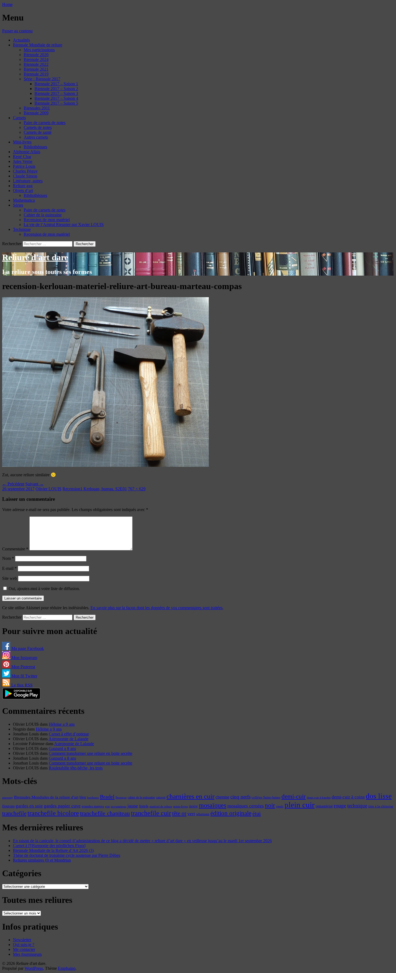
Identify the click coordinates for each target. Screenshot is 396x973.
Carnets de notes (38, 127)
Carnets (19, 117)
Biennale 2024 (36, 59)
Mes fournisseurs (27, 954)
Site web (9, 578)
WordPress (34, 968)
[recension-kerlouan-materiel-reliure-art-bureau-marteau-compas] (105, 465)
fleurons (8, 806)
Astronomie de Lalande (68, 738)
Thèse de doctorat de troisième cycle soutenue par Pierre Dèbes (66, 855)
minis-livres (180, 806)
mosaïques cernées (245, 805)
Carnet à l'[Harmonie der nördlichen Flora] (49, 845)
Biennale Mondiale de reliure (37, 45)
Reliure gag (23, 185)
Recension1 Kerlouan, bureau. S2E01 (94, 488)
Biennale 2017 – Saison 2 (56, 88)
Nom (8, 558)
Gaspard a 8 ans (62, 748)
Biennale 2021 (36, 69)
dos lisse (379, 796)
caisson (160, 797)
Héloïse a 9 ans (62, 724)
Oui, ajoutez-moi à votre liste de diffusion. (44, 588)
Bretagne (121, 797)
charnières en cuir (190, 796)
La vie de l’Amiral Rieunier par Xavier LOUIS (64, 224)
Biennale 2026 (36, 54)
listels (143, 806)
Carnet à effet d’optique (69, 734)
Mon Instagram (23, 657)
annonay (7, 797)
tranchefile (14, 813)
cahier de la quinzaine (141, 797)
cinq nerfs (240, 797)
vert (191, 813)
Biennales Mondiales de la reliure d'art (46, 797)
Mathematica (24, 200)
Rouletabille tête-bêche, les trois (76, 768)
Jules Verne (22, 161)
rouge (340, 805)
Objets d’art (23, 190)
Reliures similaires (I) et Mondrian (42, 860)
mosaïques (212, 805)
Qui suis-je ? (23, 944)
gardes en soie (29, 805)
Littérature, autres (28, 181)
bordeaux (93, 797)
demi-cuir (294, 796)
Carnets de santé (37, 132)
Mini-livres (22, 142)
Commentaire (15, 549)
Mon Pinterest (22, 666)
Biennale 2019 (36, 74)
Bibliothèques (35, 147)
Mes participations (39, 49)
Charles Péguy (25, 171)
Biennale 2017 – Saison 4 (56, 98)
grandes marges (93, 806)
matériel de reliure (161, 806)
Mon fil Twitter (23, 676)
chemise (222, 797)
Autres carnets (36, 137)
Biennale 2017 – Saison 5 (56, 103)
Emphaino (66, 968)
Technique (22, 229)
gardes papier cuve (62, 805)
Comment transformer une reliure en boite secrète (90, 753)
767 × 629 (136, 488)
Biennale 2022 (36, 64)
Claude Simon (25, 176)
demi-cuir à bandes (319, 797)
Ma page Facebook (27, 648)
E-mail (9, 568)
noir (270, 805)
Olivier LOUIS (48, 488)
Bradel (107, 797)
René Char (22, 156)
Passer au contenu (17, 31)
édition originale (230, 813)
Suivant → (34, 484)
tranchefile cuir (151, 813)
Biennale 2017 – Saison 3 (56, 93)
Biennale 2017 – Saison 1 (56, 83)
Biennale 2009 (36, 113)
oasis (279, 806)
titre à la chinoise (380, 806)
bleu (82, 797)
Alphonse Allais (26, 151)
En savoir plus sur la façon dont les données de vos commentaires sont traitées (157, 607)
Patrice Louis (24, 166)
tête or (179, 813)
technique (357, 805)
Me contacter (24, 949)
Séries (18, 205)
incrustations (118, 806)
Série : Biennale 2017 (42, 79)
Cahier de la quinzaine (43, 215)
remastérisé (324, 806)
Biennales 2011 (37, 108)
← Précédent (13, 484)
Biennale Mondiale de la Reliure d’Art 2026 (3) (53, 850)
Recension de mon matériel (47, 219)
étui (256, 813)
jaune (132, 805)
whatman (202, 814)
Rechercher (12, 243)
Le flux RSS (21, 685)
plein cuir (299, 804)
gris (107, 806)
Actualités (21, 40)
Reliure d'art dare (35, 257)
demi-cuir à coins (348, 797)
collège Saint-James (266, 797)
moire (193, 806)
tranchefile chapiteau (105, 813)
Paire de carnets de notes (44, 122)
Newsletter (22, 939)
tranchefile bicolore (53, 813)
